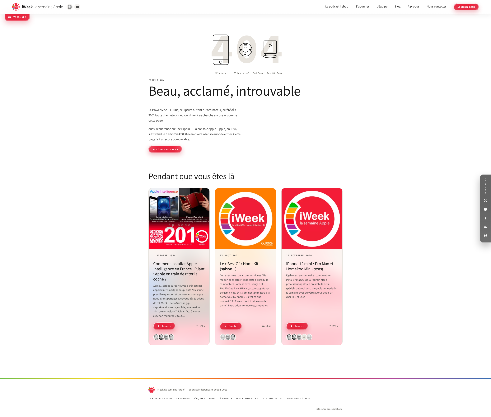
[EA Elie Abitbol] (166, 337)
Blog (397, 6)
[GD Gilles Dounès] (161, 337)
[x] (485, 200)
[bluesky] (485, 236)
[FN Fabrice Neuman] (156, 337)
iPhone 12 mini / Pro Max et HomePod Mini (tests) (309, 266)
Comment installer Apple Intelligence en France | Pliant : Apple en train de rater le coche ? (178, 271)
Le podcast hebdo (336, 6)
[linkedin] (485, 227)
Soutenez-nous (466, 7)
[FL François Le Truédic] (223, 337)
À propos (413, 6)
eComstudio (336, 409)
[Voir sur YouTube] (77, 7)
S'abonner (362, 6)
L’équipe (381, 6)
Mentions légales (298, 398)
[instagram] (485, 209)
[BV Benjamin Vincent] (171, 337)
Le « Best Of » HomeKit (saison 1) (239, 266)
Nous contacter (436, 6)
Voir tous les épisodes (165, 149)
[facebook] (485, 218)
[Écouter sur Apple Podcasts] (70, 7)
